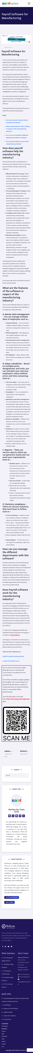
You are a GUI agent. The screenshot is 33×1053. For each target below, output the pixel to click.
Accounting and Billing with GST (7, 959)
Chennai (4, 1031)
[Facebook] (9, 816)
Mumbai (4, 1044)
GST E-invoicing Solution (7, 985)
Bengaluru (4, 1029)
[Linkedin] (20, 816)
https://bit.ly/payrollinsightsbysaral (16, 700)
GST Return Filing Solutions (7, 979)
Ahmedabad (5, 1026)
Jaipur (3, 1039)
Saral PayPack (15, 635)
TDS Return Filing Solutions (7, 966)
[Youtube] (16, 816)
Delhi (3, 1034)
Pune (3, 1046)
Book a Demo (9, 902)
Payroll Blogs (7, 1005)
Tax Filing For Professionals (6, 972)
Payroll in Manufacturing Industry (13, 656)
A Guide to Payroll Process (11, 661)
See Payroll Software (12, 897)
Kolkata (3, 1041)
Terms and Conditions (10, 1016)
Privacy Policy (7, 1019)
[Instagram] (23, 816)
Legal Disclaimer (8, 1012)
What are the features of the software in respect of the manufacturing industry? (18, 129)
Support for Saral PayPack (11, 1008)
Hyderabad (4, 1036)
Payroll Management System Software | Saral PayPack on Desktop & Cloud (15, 1000)
